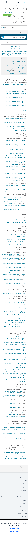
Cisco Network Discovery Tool (19, 49)
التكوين (12, 63)
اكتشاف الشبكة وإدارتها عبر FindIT (18, 46)
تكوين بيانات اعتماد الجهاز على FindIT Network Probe (14, 342)
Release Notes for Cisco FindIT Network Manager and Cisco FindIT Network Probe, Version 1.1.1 (15, 163)
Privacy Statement (14, 528)
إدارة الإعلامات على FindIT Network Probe (16, 357)
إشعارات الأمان (22, 65)
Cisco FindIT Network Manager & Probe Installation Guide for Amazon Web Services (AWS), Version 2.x (15, 269)
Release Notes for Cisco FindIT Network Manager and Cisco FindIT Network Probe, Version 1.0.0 (15, 179)
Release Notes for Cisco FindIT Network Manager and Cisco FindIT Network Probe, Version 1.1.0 (15, 168)
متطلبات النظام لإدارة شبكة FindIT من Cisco (16, 239)
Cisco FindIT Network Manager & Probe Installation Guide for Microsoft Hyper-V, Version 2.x (14, 274)
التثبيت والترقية (22, 73)
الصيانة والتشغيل (10, 65)
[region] (14, 527)
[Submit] (3, 37)
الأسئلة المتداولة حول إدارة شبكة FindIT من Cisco (15, 241)
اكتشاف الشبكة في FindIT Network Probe (16, 441)
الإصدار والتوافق (22, 71)
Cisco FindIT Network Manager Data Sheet (16, 91)
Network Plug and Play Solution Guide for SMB (14, 51)
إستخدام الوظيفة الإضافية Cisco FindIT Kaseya (14, 427)
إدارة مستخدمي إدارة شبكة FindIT (18, 377)
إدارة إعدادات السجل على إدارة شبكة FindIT (16, 347)
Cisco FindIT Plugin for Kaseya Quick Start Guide (13, 293)
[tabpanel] (14, 51)
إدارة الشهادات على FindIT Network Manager (15, 344)
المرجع (12, 68)
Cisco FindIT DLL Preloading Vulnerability (16, 126)
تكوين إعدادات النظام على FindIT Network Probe (15, 363)
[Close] (26, 521)
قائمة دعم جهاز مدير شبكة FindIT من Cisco (16, 244)
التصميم (12, 61)
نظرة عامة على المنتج (10, 12)
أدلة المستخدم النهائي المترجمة (10, 72)
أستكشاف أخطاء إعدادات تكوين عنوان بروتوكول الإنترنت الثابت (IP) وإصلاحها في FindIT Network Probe (15, 458)
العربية (2, 27)
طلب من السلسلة (7, 14)
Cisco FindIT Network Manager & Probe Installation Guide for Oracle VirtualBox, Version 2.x (14, 263)
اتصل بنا (12, 27)
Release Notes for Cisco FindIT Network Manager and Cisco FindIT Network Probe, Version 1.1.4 (15, 157)
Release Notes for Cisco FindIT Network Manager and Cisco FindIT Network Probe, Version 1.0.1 (15, 173)
